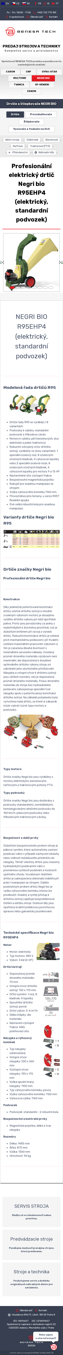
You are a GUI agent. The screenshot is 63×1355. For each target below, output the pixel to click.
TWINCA (19, 84)
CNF (28, 71)
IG (48, 3)
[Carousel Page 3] (23, 287)
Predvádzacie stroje (31, 1245)
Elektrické (32, 139)
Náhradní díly (46, 152)
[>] (60, 262)
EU (7, 3)
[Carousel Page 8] (50, 287)
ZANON (31, 91)
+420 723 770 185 (46, 12)
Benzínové (52, 139)
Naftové (18, 146)
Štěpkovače (31, 121)
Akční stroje (12, 139)
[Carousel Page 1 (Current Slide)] (12, 287)
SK (28, 3)
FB (39, 3)
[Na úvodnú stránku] (31, 31)
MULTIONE (19, 78)
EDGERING (34, 1353)
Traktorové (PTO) (40, 146)
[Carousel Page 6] (39, 287)
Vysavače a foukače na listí (31, 128)
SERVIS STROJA (31, 1212)
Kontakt (53, 17)
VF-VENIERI (42, 84)
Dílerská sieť (36, 17)
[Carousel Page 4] (28, 287)
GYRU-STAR (49, 71)
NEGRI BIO (43, 78)
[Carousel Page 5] (34, 287)
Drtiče (15, 114)
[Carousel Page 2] (17, 287)
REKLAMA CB (47, 1353)
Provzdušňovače (41, 114)
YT (57, 3)
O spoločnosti (16, 17)
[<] (3, 262)
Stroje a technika (31, 1279)
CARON (10, 71)
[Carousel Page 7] (45, 287)
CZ (17, 3)
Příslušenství (20, 152)
